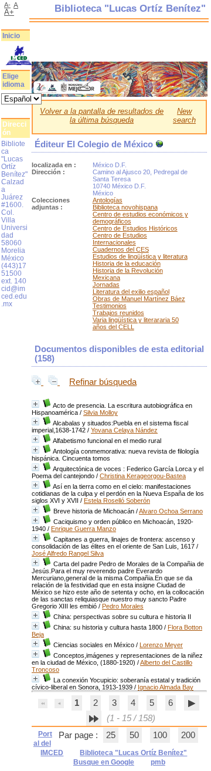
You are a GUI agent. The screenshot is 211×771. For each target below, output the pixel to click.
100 (160, 735)
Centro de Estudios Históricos (135, 228)
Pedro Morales (123, 606)
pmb (158, 762)
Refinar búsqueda (103, 382)
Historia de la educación (127, 263)
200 (188, 735)
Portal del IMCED (48, 743)
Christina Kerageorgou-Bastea (143, 475)
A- (7, 4)
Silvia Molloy (100, 412)
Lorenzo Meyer (161, 644)
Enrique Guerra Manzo (83, 528)
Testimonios (110, 305)
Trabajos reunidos (118, 312)
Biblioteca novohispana (125, 207)
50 (134, 735)
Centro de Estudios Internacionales (120, 239)
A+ (9, 12)
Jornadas (106, 284)
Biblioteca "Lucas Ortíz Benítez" (133, 753)
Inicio (11, 36)
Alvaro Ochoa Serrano (171, 511)
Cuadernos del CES (121, 249)
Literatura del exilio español (131, 291)
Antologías (107, 200)
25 (110, 735)
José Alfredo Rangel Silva (68, 553)
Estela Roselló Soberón (117, 500)
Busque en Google (103, 762)
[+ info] (35, 404)
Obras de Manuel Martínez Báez (139, 298)
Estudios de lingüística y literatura (140, 256)
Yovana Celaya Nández (124, 430)
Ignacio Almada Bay (165, 687)
